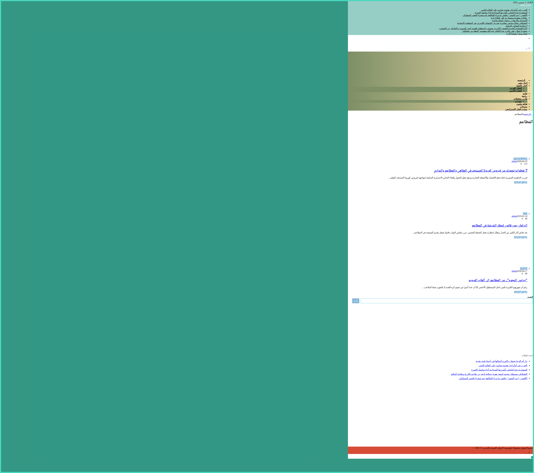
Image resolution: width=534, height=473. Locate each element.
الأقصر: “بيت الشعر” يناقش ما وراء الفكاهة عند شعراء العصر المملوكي (495, 15)
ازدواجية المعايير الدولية (516, 26)
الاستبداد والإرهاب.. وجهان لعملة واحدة (509, 20)
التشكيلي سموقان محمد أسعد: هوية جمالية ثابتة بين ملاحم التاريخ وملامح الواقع (489, 374)
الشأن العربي (516, 88)
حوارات (518, 101)
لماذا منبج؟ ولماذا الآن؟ (516, 34)
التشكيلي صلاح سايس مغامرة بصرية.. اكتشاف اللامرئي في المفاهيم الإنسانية (492, 23)
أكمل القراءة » (520, 182)
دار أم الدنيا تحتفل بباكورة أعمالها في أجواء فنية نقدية (501, 361)
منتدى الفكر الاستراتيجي (516, 109)
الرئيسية (521, 80)
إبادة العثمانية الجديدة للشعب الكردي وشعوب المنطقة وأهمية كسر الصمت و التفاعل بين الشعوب (483, 28)
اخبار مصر (522, 83)
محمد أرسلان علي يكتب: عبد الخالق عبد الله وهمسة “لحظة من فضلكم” (494, 31)
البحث (530, 297)
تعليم (525, 93)
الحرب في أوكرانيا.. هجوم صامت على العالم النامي (504, 10)
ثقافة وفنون (521, 104)
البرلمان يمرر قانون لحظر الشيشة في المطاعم (499, 225)
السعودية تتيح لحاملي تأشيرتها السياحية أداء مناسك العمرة (501, 12)
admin (514, 161)
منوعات (523, 106)
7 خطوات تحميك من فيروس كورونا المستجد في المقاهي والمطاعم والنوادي (480, 171)
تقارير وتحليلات (520, 99)
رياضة (524, 96)
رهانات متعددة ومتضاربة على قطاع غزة (509, 18)
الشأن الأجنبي (515, 91)
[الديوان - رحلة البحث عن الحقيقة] (517, 43)
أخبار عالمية (521, 85)
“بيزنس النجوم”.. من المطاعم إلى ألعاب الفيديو (498, 280)
